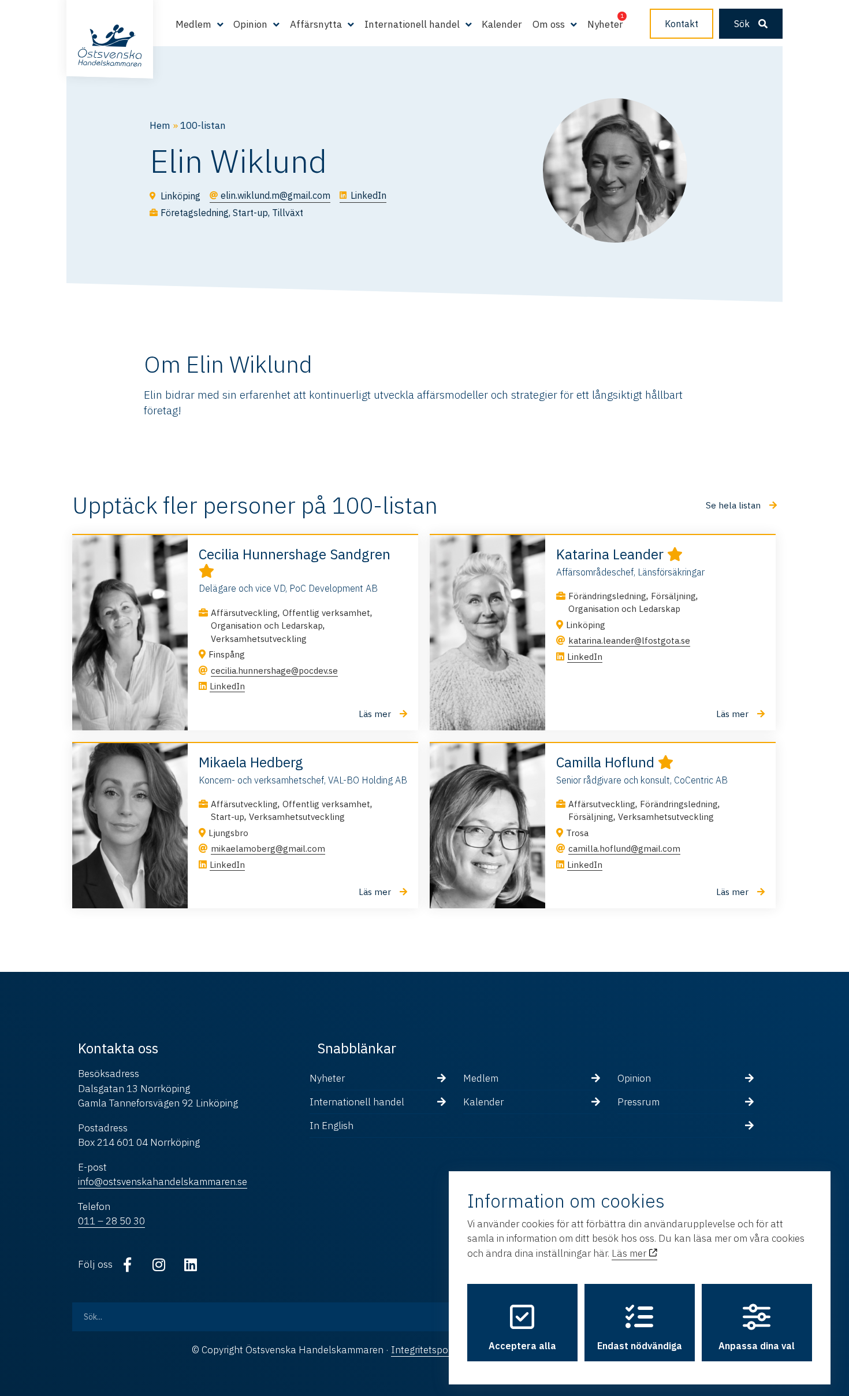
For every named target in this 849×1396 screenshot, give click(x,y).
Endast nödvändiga (639, 1346)
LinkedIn (227, 686)
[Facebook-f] (127, 1264)
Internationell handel (357, 1102)
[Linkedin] (190, 1264)
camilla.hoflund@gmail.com (624, 848)
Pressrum (638, 1102)
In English (331, 1125)
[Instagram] (158, 1264)
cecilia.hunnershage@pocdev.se (274, 670)
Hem (160, 125)
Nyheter (605, 24)
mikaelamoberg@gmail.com (268, 848)
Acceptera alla (522, 1346)
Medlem (480, 1078)
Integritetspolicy (426, 1349)
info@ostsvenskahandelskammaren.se (162, 1181)
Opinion (634, 1078)
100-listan (203, 125)
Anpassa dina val (756, 1346)
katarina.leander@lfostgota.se (629, 640)
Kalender (502, 24)
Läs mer (630, 1253)
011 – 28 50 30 (111, 1221)
